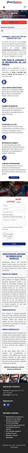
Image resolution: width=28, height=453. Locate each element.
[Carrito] (24, 7)
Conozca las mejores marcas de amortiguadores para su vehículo (15, 427)
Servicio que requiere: (8, 215)
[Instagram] (8, 404)
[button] (4, 7)
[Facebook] (4, 404)
